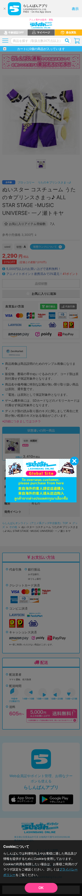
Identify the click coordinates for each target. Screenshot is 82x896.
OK (41, 888)
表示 (75, 9)
